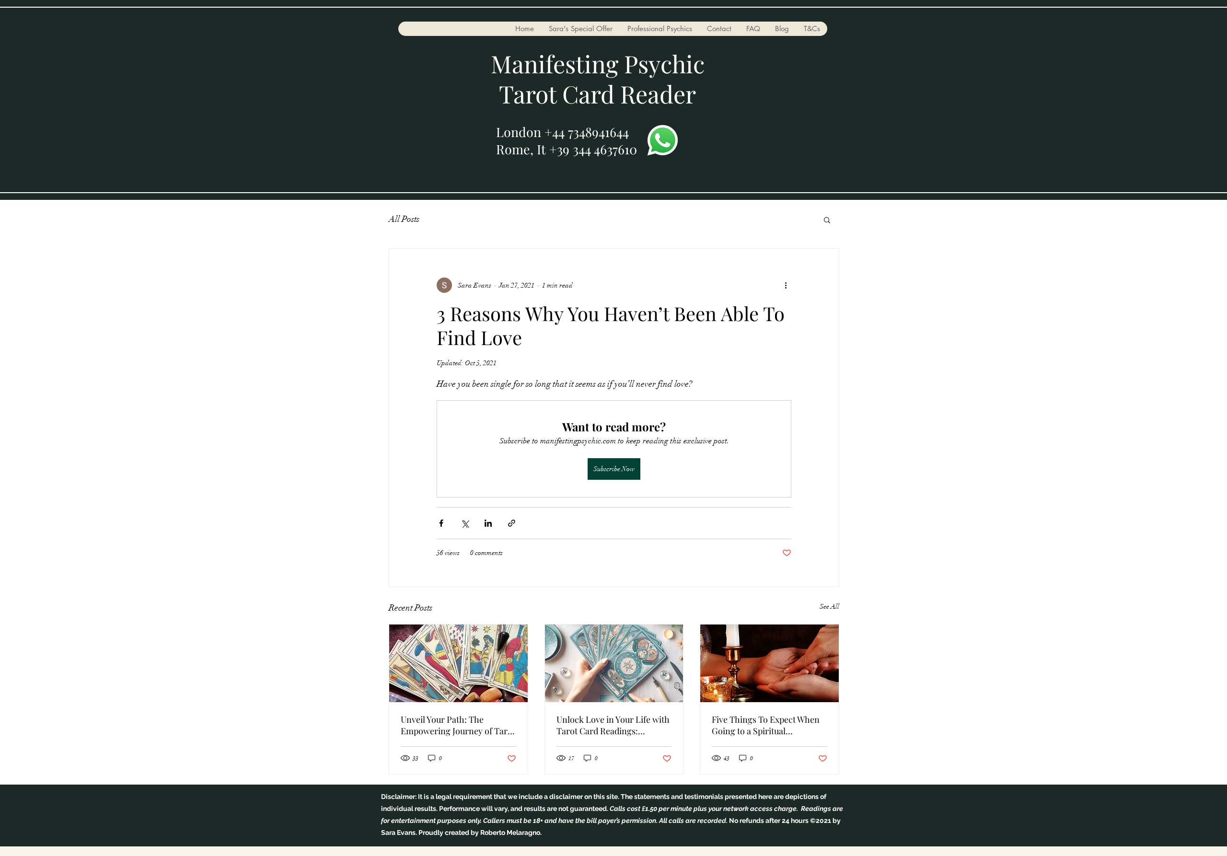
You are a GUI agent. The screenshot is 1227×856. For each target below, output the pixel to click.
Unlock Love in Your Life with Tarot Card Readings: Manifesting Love (613, 725)
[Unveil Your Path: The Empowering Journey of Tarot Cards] (458, 663)
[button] (827, 219)
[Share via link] (511, 523)
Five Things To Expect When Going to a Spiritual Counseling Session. (766, 725)
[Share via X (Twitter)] (464, 523)
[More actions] (785, 285)
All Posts (404, 219)
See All (829, 606)
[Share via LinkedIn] (488, 523)
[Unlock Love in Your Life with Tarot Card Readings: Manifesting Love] (614, 663)
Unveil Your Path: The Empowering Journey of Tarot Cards (458, 725)
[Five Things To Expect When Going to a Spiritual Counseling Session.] (769, 663)
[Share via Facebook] (441, 523)
